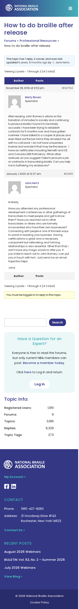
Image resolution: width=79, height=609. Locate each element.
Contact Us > (14, 530)
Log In (40, 384)
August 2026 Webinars (22, 552)
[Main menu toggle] (70, 8)
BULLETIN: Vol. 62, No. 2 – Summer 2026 (34, 560)
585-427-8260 (32, 509)
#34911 (68, 174)
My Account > (15, 477)
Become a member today (43, 363)
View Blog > (13, 576)
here (27, 372)
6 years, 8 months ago (32, 62)
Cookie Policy (39, 602)
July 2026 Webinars (20, 568)
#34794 (67, 88)
